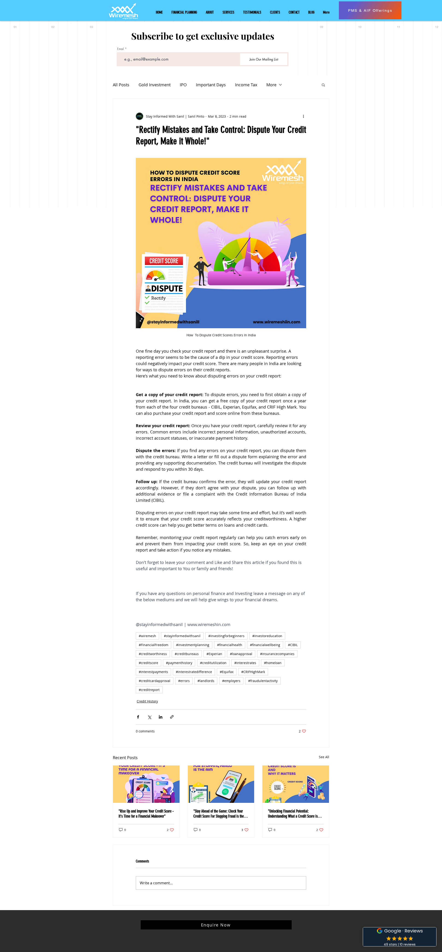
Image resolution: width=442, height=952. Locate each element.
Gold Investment (155, 84)
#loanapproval (241, 654)
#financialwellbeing (265, 645)
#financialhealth (229, 645)
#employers (231, 681)
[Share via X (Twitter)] (149, 717)
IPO (183, 84)
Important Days (211, 84)
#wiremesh (147, 636)
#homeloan (273, 663)
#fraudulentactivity (263, 681)
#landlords (206, 681)
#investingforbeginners (226, 636)
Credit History (147, 701)
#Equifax (226, 672)
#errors (184, 681)
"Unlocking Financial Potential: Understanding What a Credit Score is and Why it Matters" (293, 814)
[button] (323, 85)
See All (324, 757)
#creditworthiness (153, 654)
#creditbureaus (187, 654)
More (271, 84)
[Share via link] (172, 717)
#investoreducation (267, 636)
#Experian (214, 654)
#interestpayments (153, 672)
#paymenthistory (179, 663)
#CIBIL (293, 645)
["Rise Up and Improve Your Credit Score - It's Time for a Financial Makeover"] (146, 784)
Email (120, 48)
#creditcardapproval (154, 681)
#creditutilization (213, 663)
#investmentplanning (192, 645)
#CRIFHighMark (253, 672)
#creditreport (149, 690)
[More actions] (303, 116)
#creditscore (148, 663)
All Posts (121, 84)
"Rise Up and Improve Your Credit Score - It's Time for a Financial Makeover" (146, 814)
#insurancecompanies (277, 654)
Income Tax (246, 84)
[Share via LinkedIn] (160, 717)
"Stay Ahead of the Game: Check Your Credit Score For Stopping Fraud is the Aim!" (218, 814)
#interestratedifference (194, 672)
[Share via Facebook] (138, 717)
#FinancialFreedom (153, 645)
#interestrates (245, 663)
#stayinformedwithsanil (182, 636)
